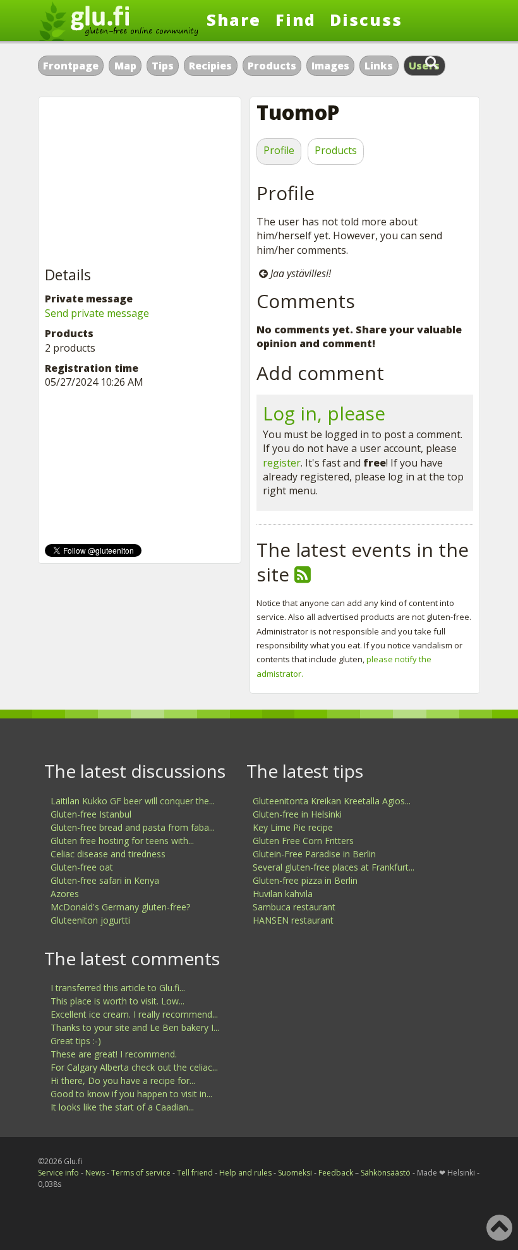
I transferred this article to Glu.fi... (118, 988)
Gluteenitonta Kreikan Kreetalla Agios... (332, 801)
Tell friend (195, 1172)
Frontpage (71, 66)
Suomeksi (295, 1172)
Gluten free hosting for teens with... (122, 841)
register (282, 463)
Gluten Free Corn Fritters (303, 841)
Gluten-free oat (82, 867)
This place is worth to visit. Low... (117, 1001)
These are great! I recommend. (114, 1054)
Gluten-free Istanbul (91, 814)
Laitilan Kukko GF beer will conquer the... (133, 801)
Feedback (335, 1172)
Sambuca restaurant (294, 907)
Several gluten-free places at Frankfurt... (333, 867)
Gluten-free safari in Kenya (105, 880)
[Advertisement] (139, 182)
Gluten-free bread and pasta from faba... (133, 827)
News (95, 1172)
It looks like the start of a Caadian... (122, 1107)
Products (272, 66)
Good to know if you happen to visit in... (131, 1094)
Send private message (97, 313)
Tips (163, 66)
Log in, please (324, 413)
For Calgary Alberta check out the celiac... (134, 1067)
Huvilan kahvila (283, 894)
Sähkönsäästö (386, 1172)
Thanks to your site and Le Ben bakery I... (135, 1027)
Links (378, 66)
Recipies (210, 66)
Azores (65, 894)
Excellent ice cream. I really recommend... (134, 1014)
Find (295, 19)
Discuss (366, 19)
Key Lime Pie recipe (293, 827)
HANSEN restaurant (293, 920)
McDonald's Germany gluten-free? (120, 907)
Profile (278, 150)
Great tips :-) (76, 1041)
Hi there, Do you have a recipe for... (123, 1080)
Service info (58, 1172)
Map (125, 66)
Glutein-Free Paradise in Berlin (314, 854)
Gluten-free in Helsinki (297, 814)
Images (330, 66)
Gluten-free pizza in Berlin (305, 880)
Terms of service (141, 1172)
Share (234, 19)
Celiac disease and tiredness (108, 854)
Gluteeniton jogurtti (90, 920)
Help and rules (245, 1172)
